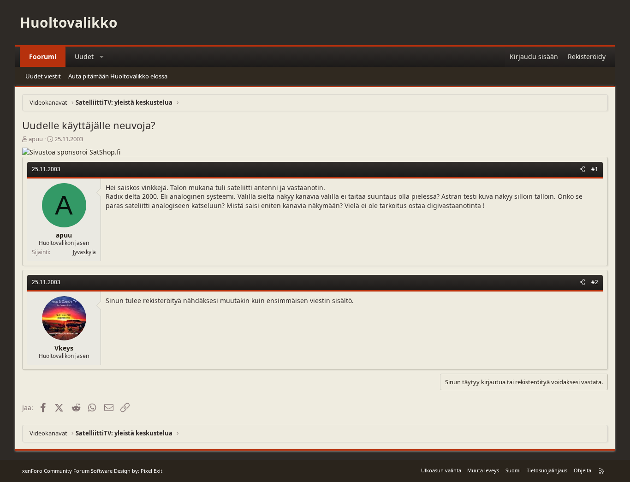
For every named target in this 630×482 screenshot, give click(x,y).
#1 (594, 169)
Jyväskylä (84, 252)
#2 (594, 282)
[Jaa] (582, 169)
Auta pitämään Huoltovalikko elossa (117, 76)
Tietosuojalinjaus (547, 470)
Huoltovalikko (69, 22)
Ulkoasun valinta (441, 470)
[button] (102, 57)
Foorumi (42, 56)
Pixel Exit (151, 470)
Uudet (84, 56)
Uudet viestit (43, 76)
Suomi (513, 470)
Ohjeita (582, 470)
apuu (36, 139)
